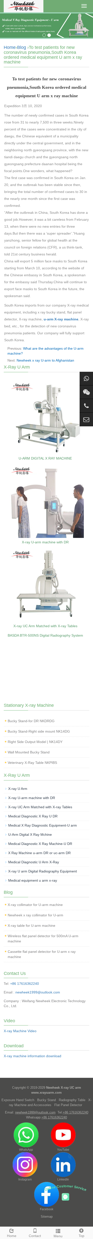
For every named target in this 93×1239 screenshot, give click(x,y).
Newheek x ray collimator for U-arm (35, 915)
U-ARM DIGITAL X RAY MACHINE (45, 458)
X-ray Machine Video (20, 1031)
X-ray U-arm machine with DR (45, 542)
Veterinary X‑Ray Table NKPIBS (32, 763)
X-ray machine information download (32, 1056)
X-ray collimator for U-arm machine (35, 905)
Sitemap (47, 1216)
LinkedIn (63, 1179)
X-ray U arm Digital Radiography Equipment (42, 871)
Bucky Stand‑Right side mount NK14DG (39, 731)
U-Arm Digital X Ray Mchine (30, 834)
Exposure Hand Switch (17, 1100)
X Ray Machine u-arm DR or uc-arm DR (39, 853)
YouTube (63, 1149)
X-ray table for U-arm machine (31, 926)
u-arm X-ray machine (61, 319)
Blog (21, 47)
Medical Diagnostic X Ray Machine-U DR (40, 844)
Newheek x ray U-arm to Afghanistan (45, 360)
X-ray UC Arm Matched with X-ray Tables (45, 626)
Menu (58, 1236)
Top (81, 1236)
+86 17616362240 (24, 984)
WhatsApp (26, 1149)
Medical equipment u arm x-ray (32, 880)
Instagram (25, 1179)
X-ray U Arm (17, 789)
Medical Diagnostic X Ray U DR (33, 816)
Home (10, 47)
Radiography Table (72, 1100)
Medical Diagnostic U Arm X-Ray (33, 862)
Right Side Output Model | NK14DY (35, 742)
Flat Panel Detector (68, 1105)
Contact (35, 1236)
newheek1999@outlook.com (37, 992)
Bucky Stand (46, 1100)
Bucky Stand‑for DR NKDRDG (31, 721)
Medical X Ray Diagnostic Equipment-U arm (42, 825)
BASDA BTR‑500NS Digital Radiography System (45, 635)
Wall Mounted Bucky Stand (29, 752)
